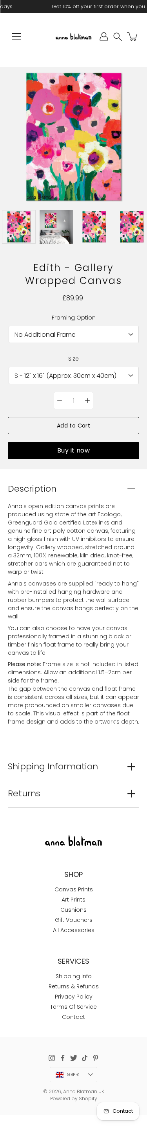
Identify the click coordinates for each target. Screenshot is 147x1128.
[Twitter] (73, 1058)
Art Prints (73, 899)
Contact (73, 1017)
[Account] (104, 36)
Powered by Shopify (73, 1098)
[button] (117, 36)
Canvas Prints (73, 889)
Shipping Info (74, 976)
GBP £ (73, 1074)
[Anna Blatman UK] (73, 36)
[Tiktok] (84, 1058)
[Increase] (87, 400)
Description (32, 489)
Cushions (73, 910)
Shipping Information (53, 766)
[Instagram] (51, 1058)
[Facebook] (62, 1058)
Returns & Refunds (74, 986)
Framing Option (74, 318)
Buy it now (73, 450)
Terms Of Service (73, 1007)
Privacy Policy (74, 996)
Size (73, 359)
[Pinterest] (95, 1058)
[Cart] (133, 36)
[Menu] (16, 37)
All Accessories (73, 930)
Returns (24, 793)
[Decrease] (59, 400)
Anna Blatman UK (83, 1091)
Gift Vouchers (74, 920)
